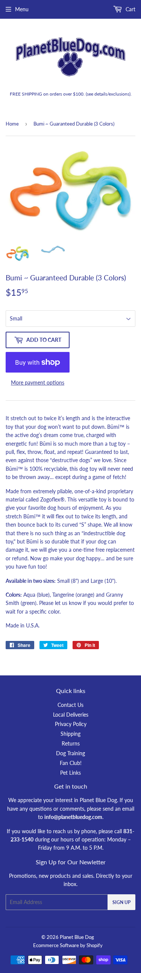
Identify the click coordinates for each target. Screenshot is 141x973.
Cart (129, 9)
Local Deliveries (70, 714)
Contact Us (70, 705)
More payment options (37, 382)
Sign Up (121, 902)
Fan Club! (71, 763)
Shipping (70, 733)
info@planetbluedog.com (73, 817)
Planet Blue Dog (77, 937)
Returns (71, 743)
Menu (22, 9)
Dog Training (70, 753)
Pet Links (70, 772)
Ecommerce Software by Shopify (68, 945)
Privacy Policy (70, 724)
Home (12, 124)
